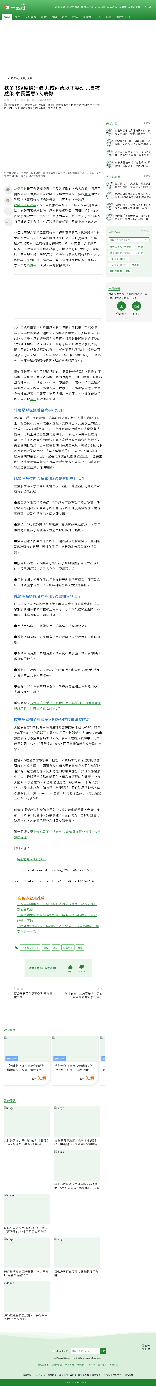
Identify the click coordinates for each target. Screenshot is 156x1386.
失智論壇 (30, 17)
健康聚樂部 (57, 1365)
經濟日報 (74, 7)
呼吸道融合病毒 (25, 205)
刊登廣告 (27, 1375)
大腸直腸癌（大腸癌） (122, 246)
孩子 (33, 399)
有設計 (101, 7)
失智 (98, 17)
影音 (64, 17)
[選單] (150, 7)
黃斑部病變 (116, 271)
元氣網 (14, 78)
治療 (30, 265)
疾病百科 (81, 1365)
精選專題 (69, 1365)
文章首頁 (102, 1365)
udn (6, 78)
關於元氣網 (43, 1365)
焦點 (7, 17)
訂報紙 (107, 1375)
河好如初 (88, 7)
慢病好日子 (123, 17)
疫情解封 (20, 188)
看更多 (147, 123)
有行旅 (113, 7)
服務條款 (63, 1374)
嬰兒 (87, 194)
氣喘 (128, 271)
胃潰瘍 (135, 265)
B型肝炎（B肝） (119, 258)
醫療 (44, 17)
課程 (75, 17)
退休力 (86, 17)
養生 (17, 17)
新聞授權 (52, 1375)
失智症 (139, 252)
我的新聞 (135, 7)
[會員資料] (145, 7)
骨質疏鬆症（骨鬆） (121, 252)
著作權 (73, 1374)
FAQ (36, 1374)
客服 (43, 1374)
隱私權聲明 (83, 1374)
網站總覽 (129, 1375)
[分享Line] (8, 200)
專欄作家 (114, 1365)
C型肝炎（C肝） (119, 265)
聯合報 (61, 7)
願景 (123, 7)
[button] (150, 16)
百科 (54, 17)
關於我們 (117, 1375)
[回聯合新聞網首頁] (7, 8)
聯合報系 (96, 1375)
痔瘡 (140, 246)
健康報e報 (62, 1351)
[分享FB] (8, 189)
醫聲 (109, 17)
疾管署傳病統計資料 (31, 859)
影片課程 (11, 1058)
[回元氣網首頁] (18, 7)
